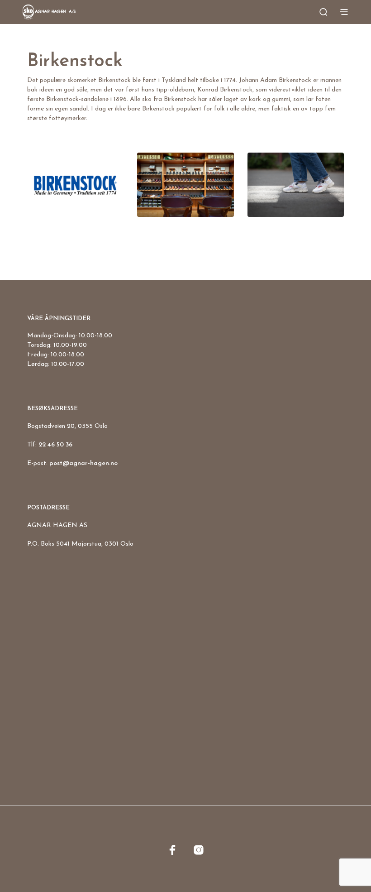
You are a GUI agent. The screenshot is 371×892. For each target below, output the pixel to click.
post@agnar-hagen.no (83, 463)
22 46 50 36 (55, 444)
